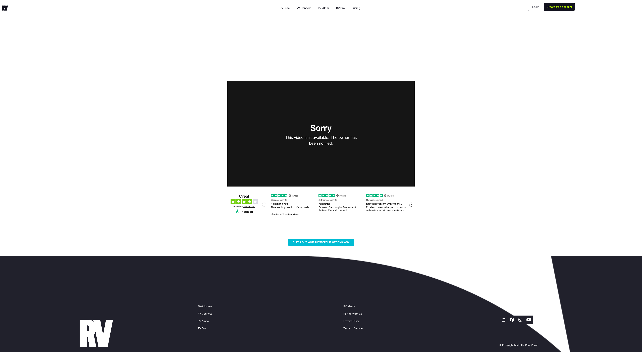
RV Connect (303, 8)
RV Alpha (324, 8)
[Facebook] (512, 320)
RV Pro (340, 8)
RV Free (285, 8)
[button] (535, 7)
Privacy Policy (352, 321)
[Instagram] (520, 320)
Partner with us (352, 314)
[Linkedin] (503, 320)
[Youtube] (528, 320)
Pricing (355, 8)
